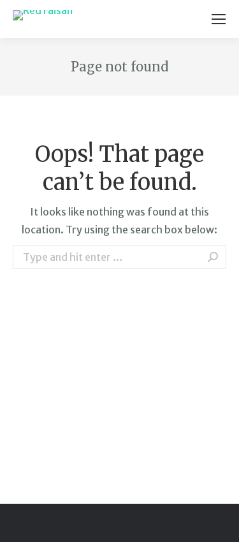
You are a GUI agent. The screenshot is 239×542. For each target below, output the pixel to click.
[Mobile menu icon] (218, 19)
